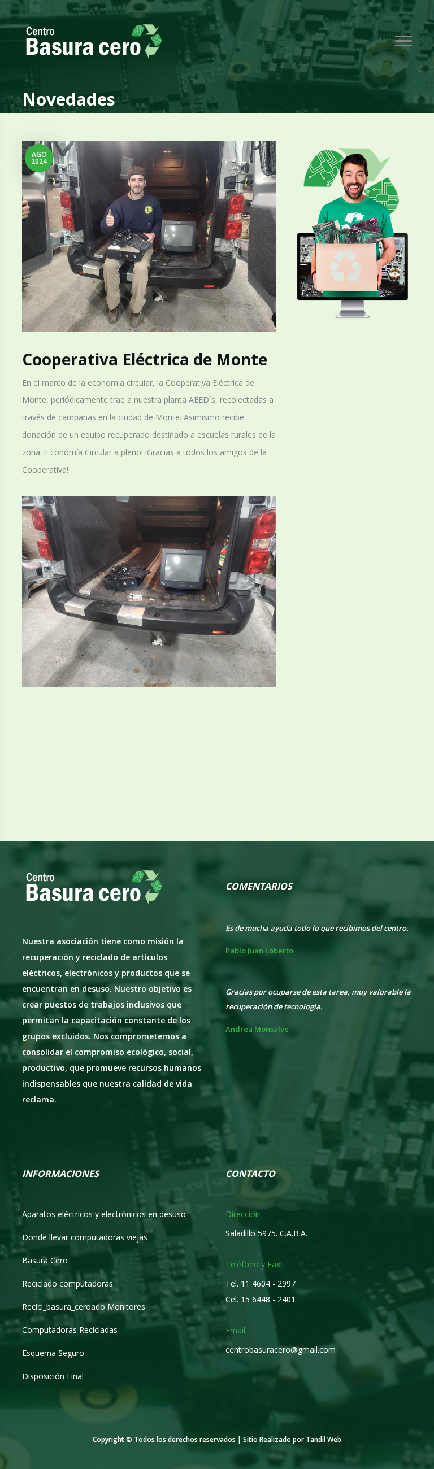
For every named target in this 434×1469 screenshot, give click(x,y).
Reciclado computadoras (67, 1283)
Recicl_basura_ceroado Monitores (83, 1306)
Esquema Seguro (53, 1353)
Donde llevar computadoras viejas (84, 1237)
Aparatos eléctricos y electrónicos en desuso (104, 1214)
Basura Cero (45, 1260)
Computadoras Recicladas (70, 1329)
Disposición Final (53, 1376)
